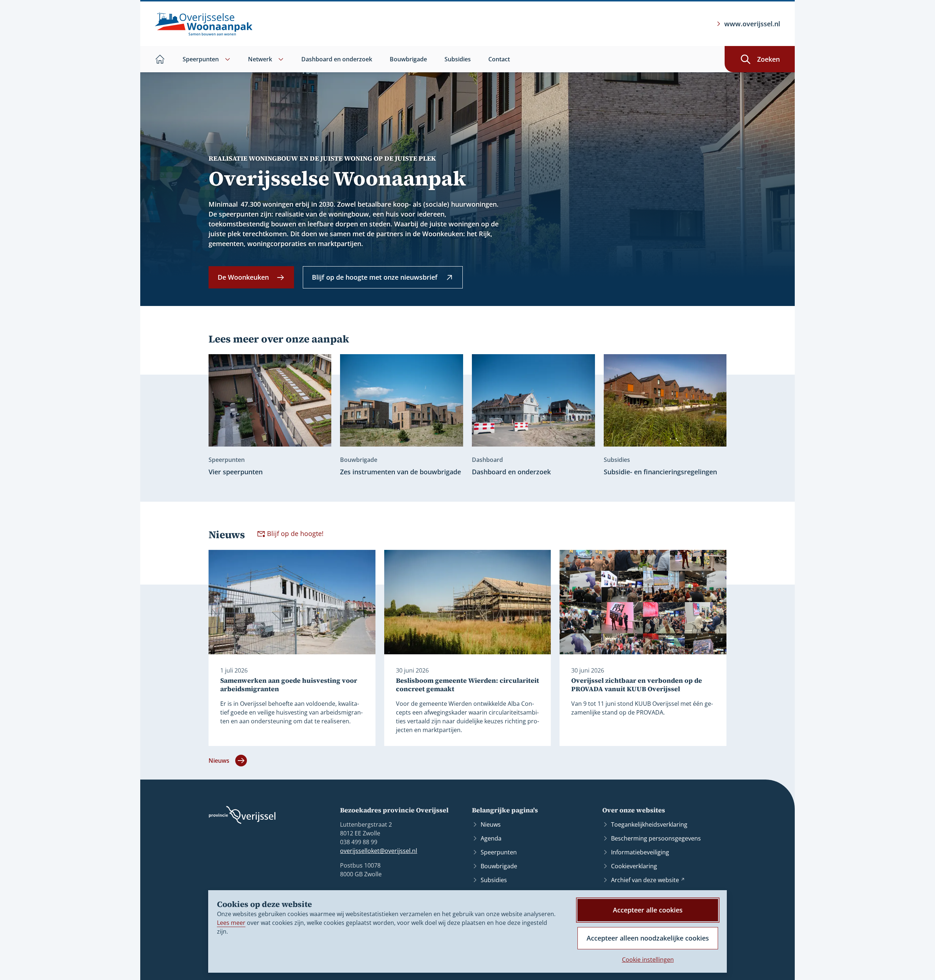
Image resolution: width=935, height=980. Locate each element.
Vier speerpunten (236, 471)
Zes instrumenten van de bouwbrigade (400, 471)
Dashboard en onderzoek (511, 471)
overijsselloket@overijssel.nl (378, 851)
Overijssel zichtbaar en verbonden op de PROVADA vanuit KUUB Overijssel (636, 684)
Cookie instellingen (648, 960)
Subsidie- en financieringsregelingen (660, 471)
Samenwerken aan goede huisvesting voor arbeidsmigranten (288, 684)
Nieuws (219, 761)
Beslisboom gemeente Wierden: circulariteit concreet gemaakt (467, 684)
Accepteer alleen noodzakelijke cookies (648, 938)
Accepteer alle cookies (648, 910)
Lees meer (231, 923)
